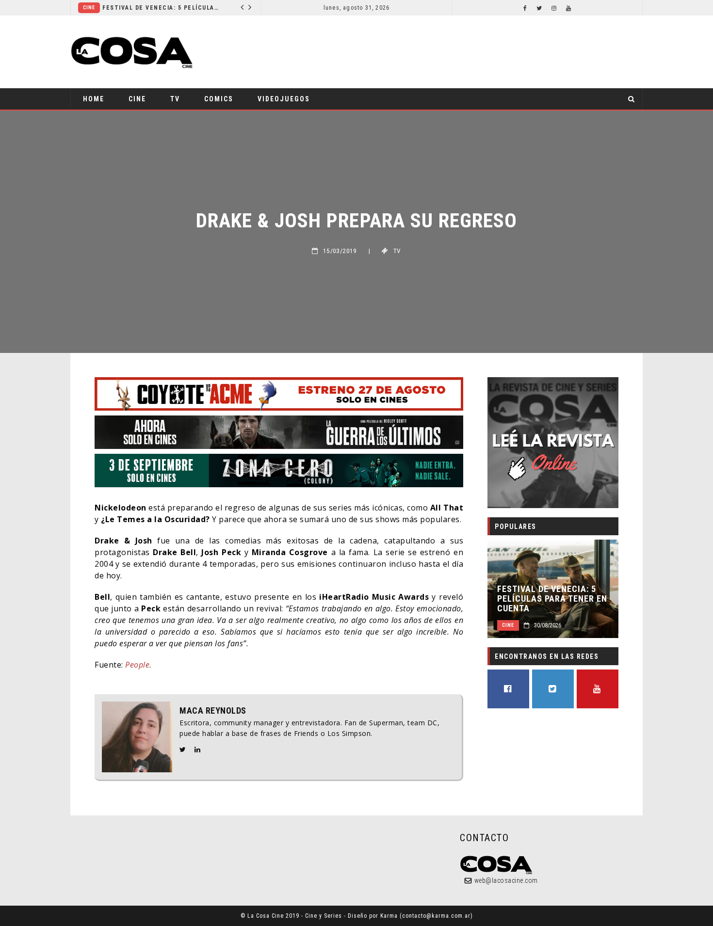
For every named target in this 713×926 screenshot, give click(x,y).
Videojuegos (284, 99)
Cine (89, 7)
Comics (218, 99)
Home (93, 99)
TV (175, 99)
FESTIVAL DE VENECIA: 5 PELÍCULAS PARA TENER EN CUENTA (160, 7)
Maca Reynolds (212, 710)
